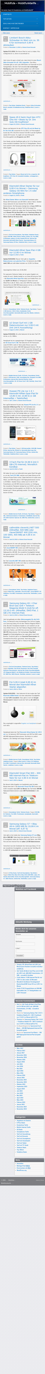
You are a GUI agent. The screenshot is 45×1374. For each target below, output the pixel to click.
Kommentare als (24, 1168)
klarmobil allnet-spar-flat (22, 313)
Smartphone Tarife (14, 309)
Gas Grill (30, 668)
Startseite (7, 14)
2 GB (13, 311)
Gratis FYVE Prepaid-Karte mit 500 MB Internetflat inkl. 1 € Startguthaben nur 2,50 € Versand (29, 991)
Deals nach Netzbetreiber (13, 24)
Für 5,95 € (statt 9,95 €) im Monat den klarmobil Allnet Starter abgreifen (22, 684)
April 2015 (20, 1098)
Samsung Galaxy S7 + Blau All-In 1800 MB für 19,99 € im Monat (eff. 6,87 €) (24, 826)
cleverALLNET (25, 591)
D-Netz (28, 236)
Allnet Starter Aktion (19, 236)
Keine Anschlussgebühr (32, 670)
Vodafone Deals (20, 105)
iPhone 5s (18, 450)
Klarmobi (6, 240)
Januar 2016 (20, 1077)
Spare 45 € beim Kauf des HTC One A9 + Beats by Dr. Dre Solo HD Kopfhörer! (25, 119)
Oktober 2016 (21, 1059)
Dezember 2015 (22, 1080)
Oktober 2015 (21, 1084)
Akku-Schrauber (36, 105)
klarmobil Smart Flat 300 (26, 786)
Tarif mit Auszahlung (23, 1134)
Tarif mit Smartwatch (23, 1141)
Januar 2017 (20, 1053)
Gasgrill (35, 668)
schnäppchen (34, 176)
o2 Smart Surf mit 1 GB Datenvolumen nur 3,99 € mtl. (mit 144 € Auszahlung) (24, 325)
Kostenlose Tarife (22, 1125)
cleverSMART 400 (12, 548)
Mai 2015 (19, 1095)
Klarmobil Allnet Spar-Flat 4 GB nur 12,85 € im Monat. (24, 251)
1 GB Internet (7, 311)
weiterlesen (7, 101)
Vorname (18, 934)
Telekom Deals (25, 309)
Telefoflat (22, 674)
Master (22, 330)
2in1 (18, 1004)
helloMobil (29, 516)
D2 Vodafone (35, 761)
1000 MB (33, 448)
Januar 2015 (20, 1104)
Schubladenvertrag (18, 107)
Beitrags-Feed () (23, 1166)
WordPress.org (21, 1170)
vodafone (11, 765)
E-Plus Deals (13, 873)
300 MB (37, 812)
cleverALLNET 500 (15, 561)
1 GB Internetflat (26, 448)
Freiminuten (6, 238)
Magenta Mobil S (11, 672)
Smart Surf (38, 381)
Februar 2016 (21, 1075)
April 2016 (20, 1071)
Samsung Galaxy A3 (30, 240)
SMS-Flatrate (15, 674)
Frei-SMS (35, 236)
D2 (31, 236)
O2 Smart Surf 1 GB (23, 381)
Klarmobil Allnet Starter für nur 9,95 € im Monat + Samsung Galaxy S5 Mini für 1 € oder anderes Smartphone (21, 189)
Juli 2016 (19, 1064)
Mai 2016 (19, 1068)
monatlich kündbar (23, 176)
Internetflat (11, 876)
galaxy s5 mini (15, 238)
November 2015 (22, 1082)
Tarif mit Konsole (22, 1136)
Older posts (5, 33)
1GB (17, 377)
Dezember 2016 (22, 1055)
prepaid (10, 107)
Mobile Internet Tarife (15, 375)
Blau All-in (18, 875)
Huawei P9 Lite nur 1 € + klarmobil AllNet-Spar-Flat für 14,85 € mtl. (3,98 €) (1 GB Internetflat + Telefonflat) (20, 394)
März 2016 (20, 1073)
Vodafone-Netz (29, 107)
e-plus (35, 875)
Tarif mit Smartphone (15, 234)
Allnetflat (10, 668)
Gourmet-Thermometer (10, 670)
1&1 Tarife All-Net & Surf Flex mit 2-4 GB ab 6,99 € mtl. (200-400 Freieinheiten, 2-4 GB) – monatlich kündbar (30, 973)
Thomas (19, 1019)
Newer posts (39, 33)
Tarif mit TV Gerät (22, 1145)
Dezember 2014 (22, 1107)
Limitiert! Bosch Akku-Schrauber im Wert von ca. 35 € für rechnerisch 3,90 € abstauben (21, 41)
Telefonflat (6, 454)
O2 (15, 381)
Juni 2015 (20, 1093)
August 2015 (21, 1089)
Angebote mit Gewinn (24, 1120)
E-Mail (18, 948)
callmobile (18, 591)
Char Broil (17, 668)
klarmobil (27, 763)
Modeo (32, 313)
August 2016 (21, 1062)
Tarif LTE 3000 (14, 475)
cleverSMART (35, 591)
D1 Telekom (6, 814)
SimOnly (31, 381)
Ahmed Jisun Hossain (28, 47)
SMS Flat (24, 517)
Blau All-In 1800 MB (27, 875)
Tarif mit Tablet (21, 1143)
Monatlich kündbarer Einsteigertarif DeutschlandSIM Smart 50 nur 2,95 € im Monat (29, 984)
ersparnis (34, 174)
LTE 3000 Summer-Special (11, 517)
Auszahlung (23, 377)
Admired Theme (40, 1180)
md (17, 672)
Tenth (22, 195)
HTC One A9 (13, 176)
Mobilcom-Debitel (24, 672)
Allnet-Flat (11, 591)
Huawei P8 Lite (24, 238)
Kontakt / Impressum (11, 28)
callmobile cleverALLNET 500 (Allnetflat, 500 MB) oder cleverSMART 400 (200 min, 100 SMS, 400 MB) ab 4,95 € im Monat (21, 532)
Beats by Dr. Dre (26, 174)
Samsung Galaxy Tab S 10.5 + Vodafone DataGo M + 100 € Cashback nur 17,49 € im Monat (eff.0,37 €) (30, 1015)
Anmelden (20, 1163)
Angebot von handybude (28, 723)
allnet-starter (22, 761)
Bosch (5, 107)
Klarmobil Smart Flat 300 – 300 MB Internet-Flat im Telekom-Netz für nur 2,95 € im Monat (24, 775)
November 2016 (22, 1057)
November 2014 (22, 1109)
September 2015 (22, 1086)
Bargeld (32, 377)
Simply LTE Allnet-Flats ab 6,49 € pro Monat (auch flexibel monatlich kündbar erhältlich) (29, 967)
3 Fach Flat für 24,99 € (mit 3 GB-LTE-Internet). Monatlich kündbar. (23, 464)
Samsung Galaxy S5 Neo (10, 242)
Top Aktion (6, 19)
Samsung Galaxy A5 (9, 452)
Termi (20, 689)
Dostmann (24, 668)
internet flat (33, 238)
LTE (4, 672)
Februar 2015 (21, 1102)
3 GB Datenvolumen (12, 516)
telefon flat (35, 452)
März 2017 (20, 1048)
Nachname (19, 941)
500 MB (10, 236)
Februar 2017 (21, 1050)
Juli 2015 (19, 1091)
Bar (28, 377)
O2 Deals (25, 375)
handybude (23, 311)
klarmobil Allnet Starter (16, 240)
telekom (36, 313)
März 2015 (20, 1100)
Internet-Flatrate (23, 379)
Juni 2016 (20, 1066)
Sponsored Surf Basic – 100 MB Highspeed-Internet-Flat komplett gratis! (29, 1028)
